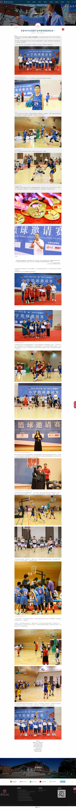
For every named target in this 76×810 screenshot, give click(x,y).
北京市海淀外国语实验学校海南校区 (23, 796)
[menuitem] (28, 2)
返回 (16, 27)
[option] (13, 782)
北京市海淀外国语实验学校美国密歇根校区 (25, 797)
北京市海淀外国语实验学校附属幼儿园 (24, 793)
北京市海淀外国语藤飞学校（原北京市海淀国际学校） (26, 791)
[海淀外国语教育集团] (9, 2)
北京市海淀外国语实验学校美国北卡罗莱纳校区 (25, 800)
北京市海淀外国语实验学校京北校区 (23, 794)
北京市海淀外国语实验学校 (22, 790)
